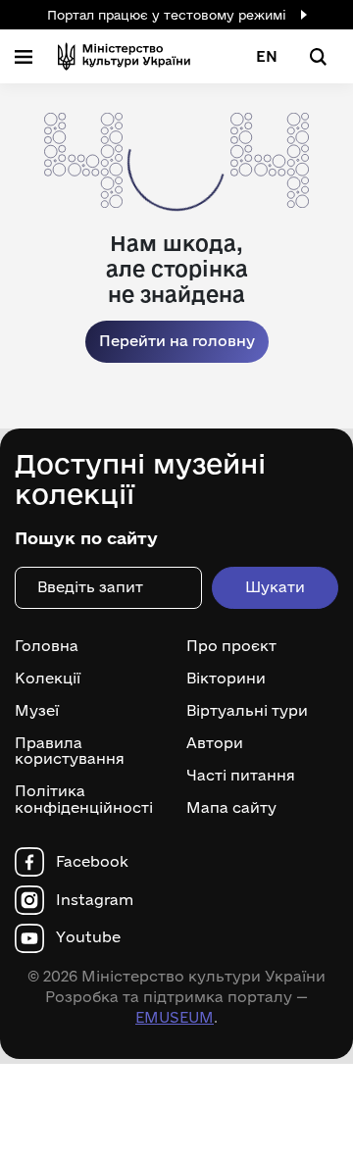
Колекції (47, 678)
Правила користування (70, 751)
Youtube (88, 937)
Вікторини (226, 678)
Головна (46, 646)
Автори (214, 743)
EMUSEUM (174, 1017)
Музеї (37, 711)
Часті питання (240, 775)
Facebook (92, 862)
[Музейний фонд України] (124, 56)
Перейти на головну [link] (177, 340)
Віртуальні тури (247, 711)
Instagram (94, 900)
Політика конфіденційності (84, 799)
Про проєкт (231, 646)
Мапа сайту (231, 808)
